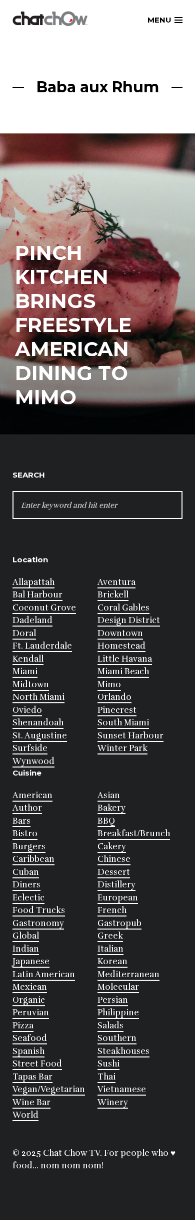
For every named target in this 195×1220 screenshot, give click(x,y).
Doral (24, 633)
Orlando (115, 697)
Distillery (117, 884)
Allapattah (33, 582)
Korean (113, 961)
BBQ (106, 821)
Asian (109, 795)
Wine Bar (31, 1102)
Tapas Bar (32, 1077)
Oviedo (27, 710)
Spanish (28, 1051)
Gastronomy (38, 923)
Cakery (112, 846)
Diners (26, 884)
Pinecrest (117, 710)
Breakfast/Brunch (134, 833)
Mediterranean (129, 974)
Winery (113, 1102)
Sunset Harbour (131, 735)
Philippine (118, 1012)
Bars (21, 821)
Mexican (29, 987)
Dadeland (32, 620)
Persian (113, 1000)
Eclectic (28, 897)
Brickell (113, 594)
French (112, 910)
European (118, 897)
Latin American (43, 974)
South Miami (123, 722)
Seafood (29, 1038)
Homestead (122, 646)
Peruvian (30, 1012)
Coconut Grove (44, 607)
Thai (107, 1077)
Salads (111, 1025)
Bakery (112, 808)
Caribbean (33, 859)
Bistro (25, 833)
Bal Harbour (37, 594)
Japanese (31, 961)
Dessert (114, 872)
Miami (25, 671)
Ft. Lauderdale (42, 646)
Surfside (30, 748)
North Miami (38, 697)
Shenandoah (38, 722)
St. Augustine (39, 735)
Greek (110, 936)
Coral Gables (124, 607)
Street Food (37, 1063)
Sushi (109, 1063)
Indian (25, 949)
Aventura (117, 582)
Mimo (109, 684)
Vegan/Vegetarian (48, 1089)
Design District (129, 620)
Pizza (23, 1025)
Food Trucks (38, 910)
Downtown (120, 633)
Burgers (29, 846)
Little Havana (125, 659)
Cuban (25, 872)
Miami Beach (123, 671)
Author (27, 808)
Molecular (118, 987)
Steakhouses (124, 1051)
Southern (117, 1038)
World (25, 1115)
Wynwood (33, 761)
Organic (28, 1000)
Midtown (30, 684)
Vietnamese (122, 1089)
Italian (111, 949)
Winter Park (123, 748)
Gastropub (120, 923)
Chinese (114, 859)
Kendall (28, 659)
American (32, 795)
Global (25, 936)
